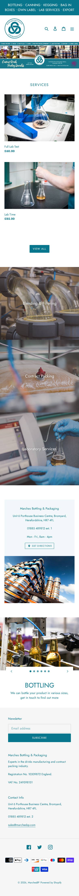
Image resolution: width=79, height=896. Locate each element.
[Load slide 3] (38, 671)
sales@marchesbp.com (21, 825)
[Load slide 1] (31, 671)
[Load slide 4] (42, 671)
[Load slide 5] (45, 671)
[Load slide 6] (49, 671)
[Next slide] (67, 671)
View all (39, 249)
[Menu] (72, 28)
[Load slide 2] (34, 671)
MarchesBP (34, 882)
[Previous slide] (11, 671)
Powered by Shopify (51, 882)
